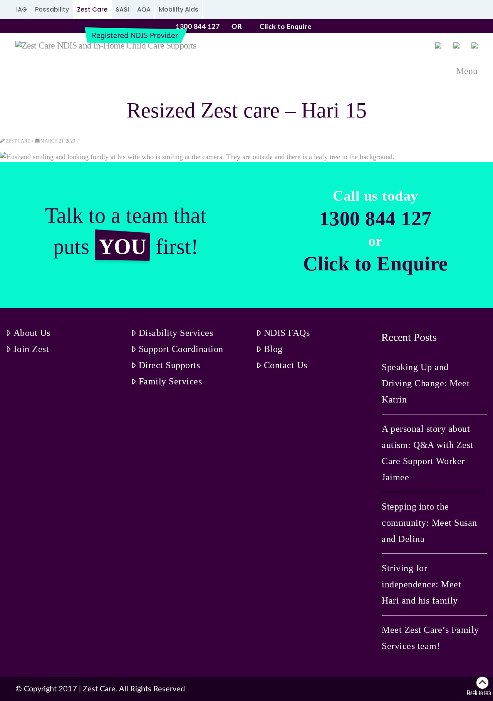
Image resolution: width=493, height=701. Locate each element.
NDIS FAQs (287, 333)
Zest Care (92, 9)
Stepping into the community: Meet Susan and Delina (429, 522)
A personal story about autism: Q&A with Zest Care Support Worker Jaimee (427, 453)
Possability (52, 9)
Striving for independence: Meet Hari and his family (421, 584)
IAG (21, 9)
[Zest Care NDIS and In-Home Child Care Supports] (105, 45)
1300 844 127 (198, 26)
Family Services (170, 381)
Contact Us (285, 365)
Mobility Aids (178, 9)
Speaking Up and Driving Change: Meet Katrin (426, 383)
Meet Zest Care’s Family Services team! (430, 638)
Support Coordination (181, 349)
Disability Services (176, 333)
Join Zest (31, 349)
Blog (273, 349)
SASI (122, 9)
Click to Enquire (286, 26)
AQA (144, 9)
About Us (31, 333)
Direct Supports (169, 365)
